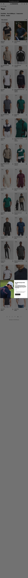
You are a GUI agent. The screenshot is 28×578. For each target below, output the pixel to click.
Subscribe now (17, 294)
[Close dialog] (26, 281)
